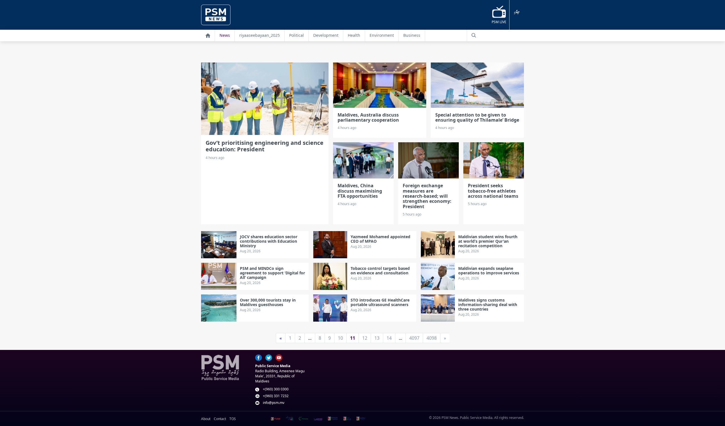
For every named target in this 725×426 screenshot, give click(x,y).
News (224, 35)
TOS (232, 418)
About (205, 418)
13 (376, 338)
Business (411, 35)
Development (325, 35)
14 (389, 338)
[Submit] (474, 35)
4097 (414, 338)
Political (296, 35)
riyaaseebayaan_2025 (259, 35)
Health (354, 35)
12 (364, 338)
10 (340, 338)
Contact (220, 418)
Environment (382, 35)
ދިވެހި (516, 12)
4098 (432, 338)
